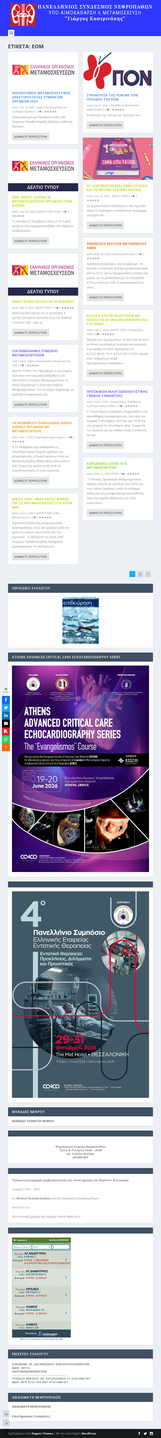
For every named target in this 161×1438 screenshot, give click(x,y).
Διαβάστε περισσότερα (30, 136)
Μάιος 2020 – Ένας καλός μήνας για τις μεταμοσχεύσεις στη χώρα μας (42, 503)
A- (6, 1432)
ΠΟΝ (14, 365)
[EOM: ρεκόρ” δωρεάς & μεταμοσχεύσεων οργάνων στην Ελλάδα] (43, 170)
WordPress (89, 1433)
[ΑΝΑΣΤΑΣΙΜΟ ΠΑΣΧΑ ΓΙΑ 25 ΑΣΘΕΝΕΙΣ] (43, 274)
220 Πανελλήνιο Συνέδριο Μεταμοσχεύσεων (35, 353)
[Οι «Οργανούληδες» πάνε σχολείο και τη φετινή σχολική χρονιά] (118, 159)
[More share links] (6, 747)
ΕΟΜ (57, 211)
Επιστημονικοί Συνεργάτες (31, 1416)
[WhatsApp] (6, 739)
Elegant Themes (42, 1433)
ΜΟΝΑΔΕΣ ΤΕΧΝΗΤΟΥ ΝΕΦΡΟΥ (33, 1121)
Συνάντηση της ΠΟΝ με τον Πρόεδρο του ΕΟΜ (112, 97)
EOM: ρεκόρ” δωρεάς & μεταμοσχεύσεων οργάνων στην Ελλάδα (42, 201)
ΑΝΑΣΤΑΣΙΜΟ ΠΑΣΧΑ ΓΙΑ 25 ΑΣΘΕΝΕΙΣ (43, 301)
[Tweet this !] (6, 708)
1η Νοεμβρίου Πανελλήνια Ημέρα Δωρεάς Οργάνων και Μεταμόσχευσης (42, 427)
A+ (6, 1414)
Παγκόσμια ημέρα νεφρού (50, 437)
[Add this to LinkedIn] (6, 716)
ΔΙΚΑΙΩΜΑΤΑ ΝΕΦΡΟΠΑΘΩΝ (31, 1406)
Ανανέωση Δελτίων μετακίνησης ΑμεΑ (116, 246)
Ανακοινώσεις (43, 361)
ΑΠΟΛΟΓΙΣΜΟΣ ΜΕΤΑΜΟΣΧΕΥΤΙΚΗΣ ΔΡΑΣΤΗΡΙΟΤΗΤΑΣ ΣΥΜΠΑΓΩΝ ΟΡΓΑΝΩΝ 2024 (41, 97)
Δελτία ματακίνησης (124, 254)
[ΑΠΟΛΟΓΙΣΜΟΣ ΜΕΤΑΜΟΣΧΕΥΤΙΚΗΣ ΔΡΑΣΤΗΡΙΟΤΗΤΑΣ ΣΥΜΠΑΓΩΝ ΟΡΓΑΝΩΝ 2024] (43, 69)
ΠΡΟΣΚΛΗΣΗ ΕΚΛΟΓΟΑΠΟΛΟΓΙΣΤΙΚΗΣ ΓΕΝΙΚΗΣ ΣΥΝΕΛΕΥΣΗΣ (117, 393)
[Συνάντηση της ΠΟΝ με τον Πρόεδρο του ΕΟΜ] (118, 70)
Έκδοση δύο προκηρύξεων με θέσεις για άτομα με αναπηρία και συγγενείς (117, 320)
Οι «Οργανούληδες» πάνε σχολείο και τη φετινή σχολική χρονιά (117, 188)
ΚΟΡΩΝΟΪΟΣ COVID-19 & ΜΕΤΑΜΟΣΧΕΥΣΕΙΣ (107, 465)
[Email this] (6, 723)
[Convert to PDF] (6, 731)
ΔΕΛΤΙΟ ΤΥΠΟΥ (45, 211)
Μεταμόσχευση (61, 361)
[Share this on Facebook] (6, 700)
